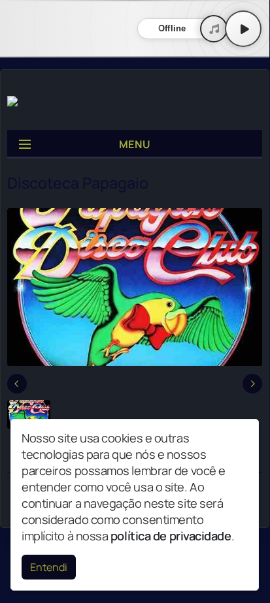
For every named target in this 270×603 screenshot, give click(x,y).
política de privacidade (170, 536)
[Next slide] (252, 384)
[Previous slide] (17, 384)
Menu (135, 144)
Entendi (48, 567)
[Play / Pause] (243, 28)
